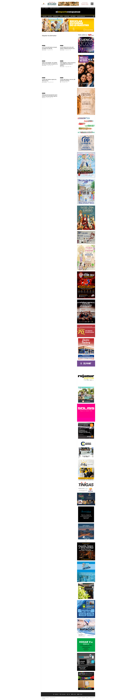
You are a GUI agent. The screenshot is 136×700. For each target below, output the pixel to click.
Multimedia (73, 16)
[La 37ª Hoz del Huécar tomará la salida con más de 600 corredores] (50, 42)
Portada (44, 16)
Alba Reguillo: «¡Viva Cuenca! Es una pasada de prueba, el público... (67, 64)
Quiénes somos (92, 697)
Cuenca (61, 16)
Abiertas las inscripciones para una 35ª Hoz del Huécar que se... (50, 95)
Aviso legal (79, 697)
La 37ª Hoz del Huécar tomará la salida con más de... (49, 48)
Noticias (50, 16)
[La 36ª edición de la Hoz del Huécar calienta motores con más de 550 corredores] (68, 42)
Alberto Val (43, 97)
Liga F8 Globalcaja (81, 16)
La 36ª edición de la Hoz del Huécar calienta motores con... (67, 48)
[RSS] (90, 8)
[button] (93, 16)
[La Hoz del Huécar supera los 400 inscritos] (50, 74)
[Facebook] (87, 8)
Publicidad (83, 697)
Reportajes (66, 16)
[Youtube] (93, 8)
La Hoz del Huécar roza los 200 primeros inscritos (67, 80)
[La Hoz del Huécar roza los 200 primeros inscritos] (68, 74)
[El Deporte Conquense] (68, 12)
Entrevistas (55, 16)
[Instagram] (88, 8)
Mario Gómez (44, 49)
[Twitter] (92, 8)
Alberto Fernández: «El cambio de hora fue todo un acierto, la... (50, 63)
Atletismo (43, 45)
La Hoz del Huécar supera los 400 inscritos (49, 80)
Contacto (87, 697)
